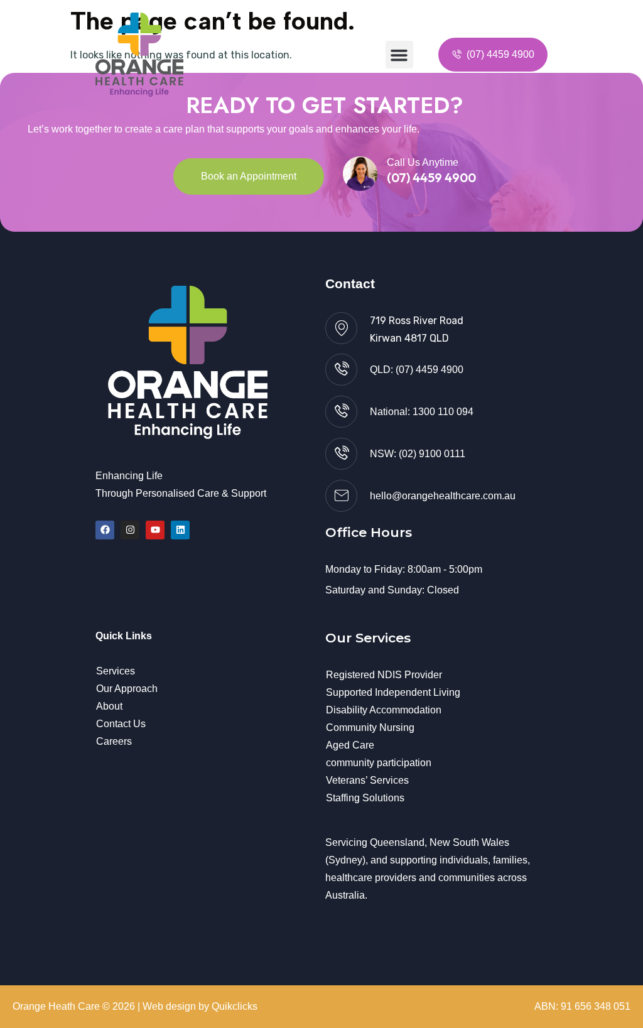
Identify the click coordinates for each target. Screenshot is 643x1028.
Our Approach (127, 688)
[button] (399, 54)
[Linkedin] (180, 530)
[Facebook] (104, 530)
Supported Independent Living (393, 692)
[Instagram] (130, 530)
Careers (114, 741)
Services (115, 671)
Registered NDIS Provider (384, 674)
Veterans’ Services (367, 780)
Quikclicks (234, 1006)
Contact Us (121, 723)
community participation (378, 762)
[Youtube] (155, 530)
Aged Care (350, 745)
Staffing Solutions (365, 798)
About (109, 706)
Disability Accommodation (383, 710)
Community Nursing (370, 727)
